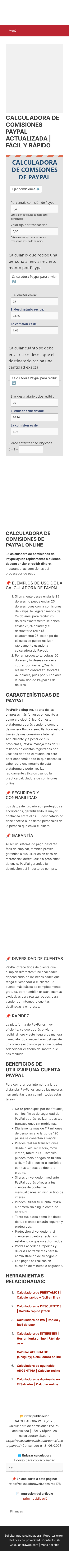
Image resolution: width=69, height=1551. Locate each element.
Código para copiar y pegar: (34, 1460)
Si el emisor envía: (24, 295)
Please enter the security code (30, 443)
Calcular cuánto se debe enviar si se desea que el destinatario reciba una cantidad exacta (31, 357)
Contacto (48, 1540)
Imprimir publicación (34, 1498)
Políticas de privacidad (24, 1540)
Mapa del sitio (50, 1545)
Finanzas (16, 1511)
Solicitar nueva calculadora (22, 1535)
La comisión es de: (25, 425)
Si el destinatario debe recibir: (32, 396)
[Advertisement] (34, 78)
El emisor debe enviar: (27, 411)
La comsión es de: (24, 324)
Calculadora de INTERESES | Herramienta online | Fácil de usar (38, 1338)
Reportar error (53, 1535)
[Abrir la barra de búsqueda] (63, 30)
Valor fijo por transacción (29, 225)
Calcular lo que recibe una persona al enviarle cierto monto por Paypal (33, 261)
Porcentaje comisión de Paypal (33, 203)
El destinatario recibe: (27, 309)
